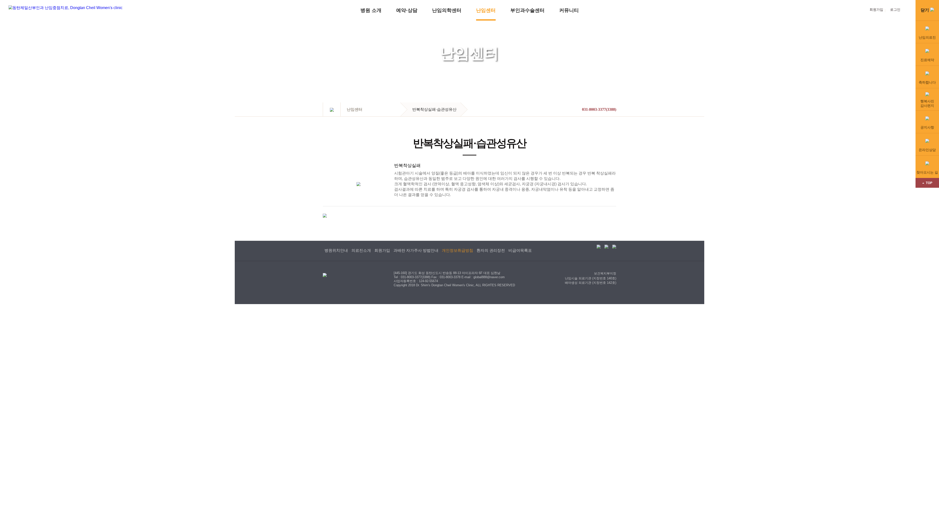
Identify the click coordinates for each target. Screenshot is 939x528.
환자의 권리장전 (491, 250)
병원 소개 (370, 10)
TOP (929, 183)
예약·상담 (406, 10)
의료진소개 (361, 250)
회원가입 (876, 9)
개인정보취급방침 (457, 250)
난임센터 (486, 10)
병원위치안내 (336, 250)
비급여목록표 (520, 250)
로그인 (895, 9)
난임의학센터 (446, 10)
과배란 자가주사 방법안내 (415, 250)
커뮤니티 (569, 10)
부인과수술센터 (527, 10)
